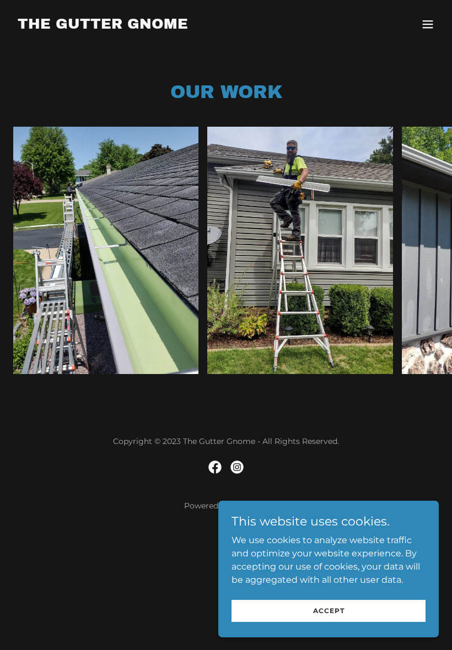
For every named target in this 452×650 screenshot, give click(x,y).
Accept (329, 610)
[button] (428, 24)
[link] (103, 25)
